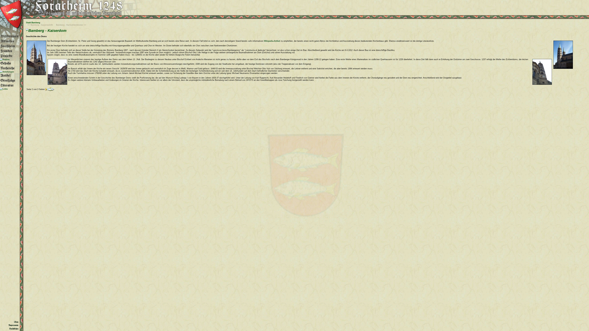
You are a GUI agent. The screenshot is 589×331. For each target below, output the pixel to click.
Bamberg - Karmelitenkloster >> (71, 25)
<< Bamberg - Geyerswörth (40, 25)
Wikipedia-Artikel (272, 41)
